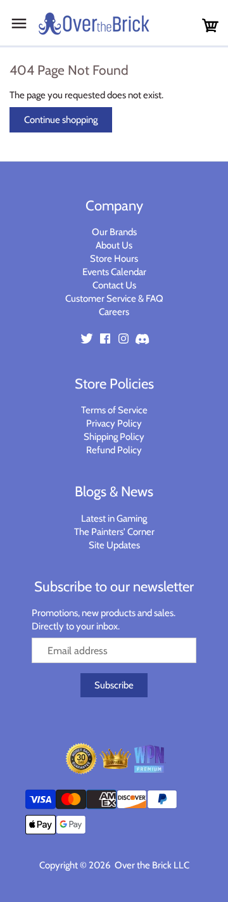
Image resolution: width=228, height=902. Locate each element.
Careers (114, 312)
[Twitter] (86, 338)
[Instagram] (123, 338)
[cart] (210, 25)
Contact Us (114, 285)
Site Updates (114, 545)
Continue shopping (61, 120)
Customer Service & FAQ (114, 298)
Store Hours (114, 258)
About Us (114, 245)
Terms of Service (114, 410)
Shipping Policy (114, 436)
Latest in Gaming (114, 518)
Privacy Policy (114, 423)
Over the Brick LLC (151, 865)
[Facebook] (105, 338)
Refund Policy (114, 450)
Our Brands (114, 232)
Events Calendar (114, 272)
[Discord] (142, 338)
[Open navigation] (19, 23)
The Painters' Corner (114, 532)
